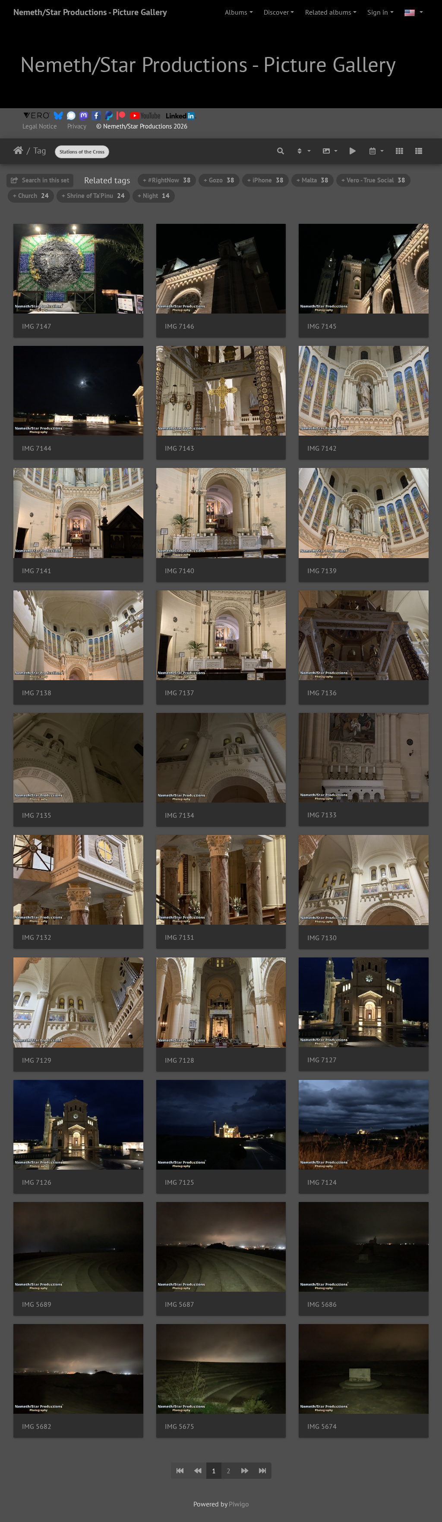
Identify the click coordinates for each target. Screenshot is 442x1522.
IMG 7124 (322, 1182)
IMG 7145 (322, 326)
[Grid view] (399, 151)
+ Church (31, 195)
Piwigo (239, 1504)
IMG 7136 (322, 693)
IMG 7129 (36, 1060)
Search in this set (44, 180)
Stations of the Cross (82, 151)
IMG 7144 (36, 448)
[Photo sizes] (329, 151)
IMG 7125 (179, 1182)
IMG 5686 (322, 1304)
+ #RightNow (167, 180)
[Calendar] (376, 151)
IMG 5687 (179, 1304)
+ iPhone (265, 180)
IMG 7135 (36, 815)
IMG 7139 (322, 571)
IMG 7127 (322, 1060)
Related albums (328, 12)
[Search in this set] (281, 151)
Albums (236, 12)
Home (18, 150)
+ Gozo (219, 180)
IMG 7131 (179, 937)
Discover (276, 12)
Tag (39, 150)
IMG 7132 (36, 937)
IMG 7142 (322, 448)
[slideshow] (353, 151)
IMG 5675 (179, 1426)
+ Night (154, 195)
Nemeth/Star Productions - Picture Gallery (90, 12)
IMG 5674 (322, 1426)
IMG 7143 (179, 448)
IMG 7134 (179, 815)
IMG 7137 (179, 693)
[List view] (419, 151)
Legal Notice (39, 126)
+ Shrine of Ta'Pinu (93, 195)
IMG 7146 (179, 326)
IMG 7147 (36, 326)
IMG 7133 (322, 815)
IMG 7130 (322, 938)
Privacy (76, 126)
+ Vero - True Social (373, 180)
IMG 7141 (36, 571)
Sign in (377, 12)
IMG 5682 (36, 1426)
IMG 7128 (179, 1060)
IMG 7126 (36, 1182)
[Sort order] (303, 151)
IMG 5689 (36, 1304)
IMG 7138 (36, 693)
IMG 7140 (179, 571)
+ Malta (312, 180)
